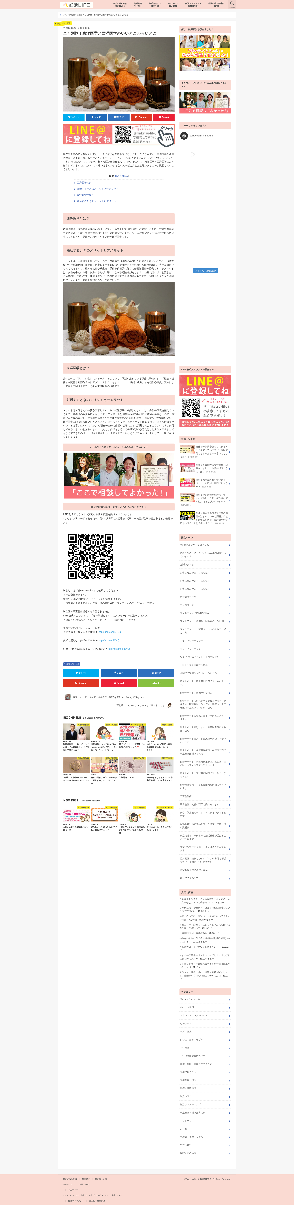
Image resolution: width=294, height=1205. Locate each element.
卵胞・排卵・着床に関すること (196, 1064)
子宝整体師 (186, 796)
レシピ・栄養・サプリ (191, 1040)
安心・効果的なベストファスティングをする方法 (203, 814)
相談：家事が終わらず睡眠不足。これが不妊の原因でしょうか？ (212, 483)
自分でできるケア (189, 878)
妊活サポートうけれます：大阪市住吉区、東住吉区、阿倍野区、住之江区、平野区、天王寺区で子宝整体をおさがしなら (203, 704)
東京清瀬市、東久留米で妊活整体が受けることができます (203, 837)
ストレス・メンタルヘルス (194, 1015)
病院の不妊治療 (72, 664)
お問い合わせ (187, 564)
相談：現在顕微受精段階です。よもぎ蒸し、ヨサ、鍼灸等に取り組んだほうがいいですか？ (204, 500)
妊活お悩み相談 (120, 4)
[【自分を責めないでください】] (217, 154)
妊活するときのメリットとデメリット (96, 188)
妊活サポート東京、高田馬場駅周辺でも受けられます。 (203, 740)
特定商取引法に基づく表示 (194, 870)
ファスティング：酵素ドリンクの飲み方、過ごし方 (203, 631)
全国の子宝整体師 (216, 4)
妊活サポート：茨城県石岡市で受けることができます (203, 775)
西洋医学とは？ (84, 182)
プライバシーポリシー (191, 641)
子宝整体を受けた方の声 (192, 1112)
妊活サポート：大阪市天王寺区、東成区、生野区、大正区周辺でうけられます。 (203, 763)
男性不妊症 (186, 1145)
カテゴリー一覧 (188, 597)
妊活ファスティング (190, 1104)
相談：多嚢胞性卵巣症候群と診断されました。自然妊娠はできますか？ (212, 468)
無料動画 (138, 4)
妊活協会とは (155, 4)
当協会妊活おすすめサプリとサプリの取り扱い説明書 (203, 826)
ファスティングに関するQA (194, 613)
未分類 (183, 1129)
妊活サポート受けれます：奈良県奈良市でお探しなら (203, 729)
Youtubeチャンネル (190, 999)
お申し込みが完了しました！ (195, 572)
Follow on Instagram (207, 271)
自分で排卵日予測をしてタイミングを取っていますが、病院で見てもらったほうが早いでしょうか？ (204, 451)
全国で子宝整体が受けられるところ (198, 673)
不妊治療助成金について (192, 1056)
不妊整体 (184, 1048)
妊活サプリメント (193, 4)
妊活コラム (186, 1096)
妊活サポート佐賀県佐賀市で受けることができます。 (203, 717)
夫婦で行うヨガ (188, 1072)
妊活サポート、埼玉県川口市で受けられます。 (202, 683)
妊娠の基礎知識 (188, 1088)
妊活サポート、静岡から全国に (196, 693)
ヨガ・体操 (186, 1031)
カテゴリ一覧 (187, 605)
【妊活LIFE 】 (205, 1179)
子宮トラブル (187, 1121)
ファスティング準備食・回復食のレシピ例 (202, 621)
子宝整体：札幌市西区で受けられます (200, 804)
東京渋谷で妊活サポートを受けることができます (203, 849)
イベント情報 (187, 1007)
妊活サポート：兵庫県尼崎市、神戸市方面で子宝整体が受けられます (203, 752)
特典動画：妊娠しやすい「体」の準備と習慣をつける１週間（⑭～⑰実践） (203, 860)
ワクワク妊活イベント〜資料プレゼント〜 (202, 657)
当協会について (69, 1184)
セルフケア (173, 4)
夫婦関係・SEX (188, 1080)
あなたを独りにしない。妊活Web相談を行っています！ (203, 555)
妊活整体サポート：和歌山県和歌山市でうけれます (203, 786)
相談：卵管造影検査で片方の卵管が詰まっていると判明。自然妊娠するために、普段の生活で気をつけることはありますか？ (204, 518)
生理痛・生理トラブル (191, 1137)
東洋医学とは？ (84, 195)
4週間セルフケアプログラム (194, 545)
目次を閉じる (121, 176)
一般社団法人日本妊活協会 (194, 665)
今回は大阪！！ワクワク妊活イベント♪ (199, 947)
